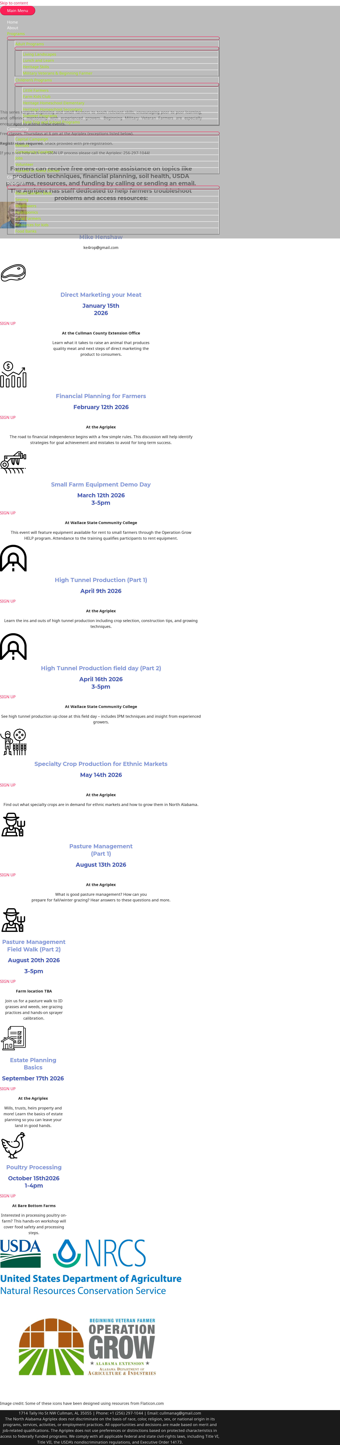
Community (18, 128)
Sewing (21, 199)
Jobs (19, 158)
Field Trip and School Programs (51, 122)
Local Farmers (28, 218)
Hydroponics (26, 212)
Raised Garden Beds (33, 193)
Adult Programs (29, 43)
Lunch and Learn (38, 60)
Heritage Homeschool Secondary (52, 109)
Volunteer (24, 164)
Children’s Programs (33, 80)
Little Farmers (36, 90)
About (12, 27)
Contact (14, 177)
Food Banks (25, 231)
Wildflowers (25, 205)
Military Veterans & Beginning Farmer (57, 73)
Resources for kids (32, 224)
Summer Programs (40, 115)
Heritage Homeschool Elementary (53, 102)
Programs (16, 33)
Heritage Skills (36, 66)
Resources (16, 182)
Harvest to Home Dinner (37, 170)
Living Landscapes (39, 54)
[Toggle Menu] (113, 38)
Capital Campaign (31, 139)
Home (12, 22)
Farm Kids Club (36, 96)
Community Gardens (34, 151)
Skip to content (14, 2)
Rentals (22, 145)
